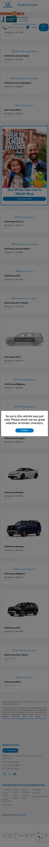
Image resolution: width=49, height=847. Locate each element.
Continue (24, 430)
